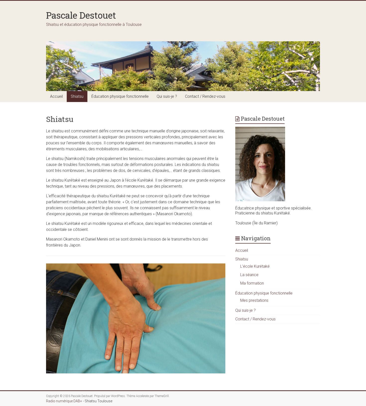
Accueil (56, 96)
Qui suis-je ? (167, 96)
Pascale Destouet (81, 15)
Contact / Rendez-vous (205, 96)
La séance (249, 274)
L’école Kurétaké (255, 266)
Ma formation (252, 283)
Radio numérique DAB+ (64, 401)
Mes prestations (254, 300)
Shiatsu (77, 96)
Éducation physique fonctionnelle (120, 96)
